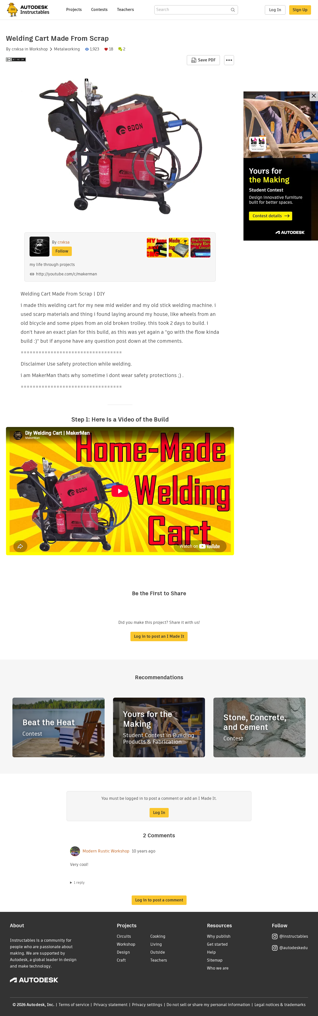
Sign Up (300, 10)
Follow (61, 251)
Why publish (219, 936)
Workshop (38, 49)
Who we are (218, 968)
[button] (229, 60)
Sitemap (215, 960)
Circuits (124, 936)
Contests (99, 9)
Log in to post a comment (159, 900)
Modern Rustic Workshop (105, 851)
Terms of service (74, 1005)
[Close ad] (314, 96)
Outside (157, 952)
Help (211, 952)
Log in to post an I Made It (159, 636)
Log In (275, 10)
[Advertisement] (280, 166)
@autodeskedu (293, 948)
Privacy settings (147, 1005)
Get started (217, 944)
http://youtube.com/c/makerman (66, 274)
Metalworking (67, 49)
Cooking (157, 936)
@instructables (293, 936)
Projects (74, 9)
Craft (121, 960)
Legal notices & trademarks (280, 1005)
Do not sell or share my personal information (208, 1005)
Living (156, 944)
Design (123, 952)
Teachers (125, 9)
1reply (79, 882)
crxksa (18, 49)
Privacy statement (110, 1005)
